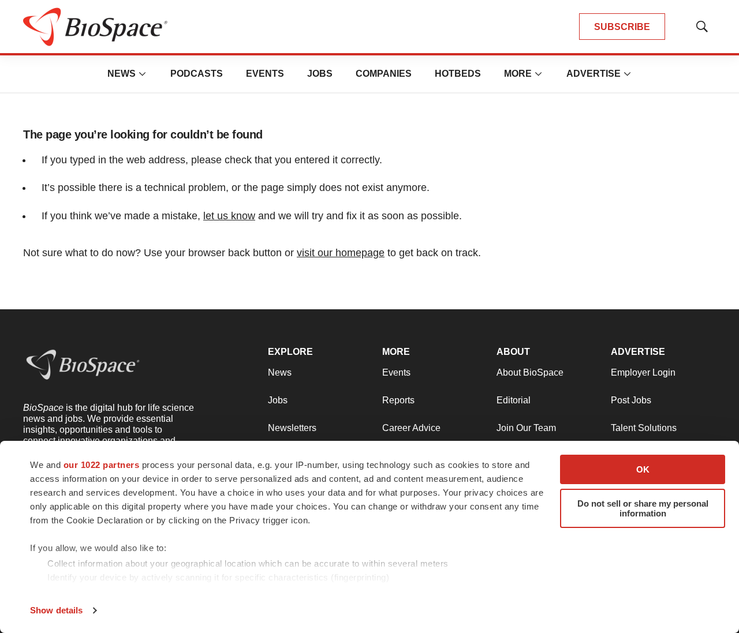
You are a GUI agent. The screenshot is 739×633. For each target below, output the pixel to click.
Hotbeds (458, 73)
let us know (229, 216)
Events (265, 73)
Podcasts (196, 73)
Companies (384, 73)
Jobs (320, 73)
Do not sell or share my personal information (642, 508)
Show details (56, 610)
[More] (142, 73)
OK (643, 469)
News (121, 73)
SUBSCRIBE (622, 27)
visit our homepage (341, 253)
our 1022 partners (102, 465)
